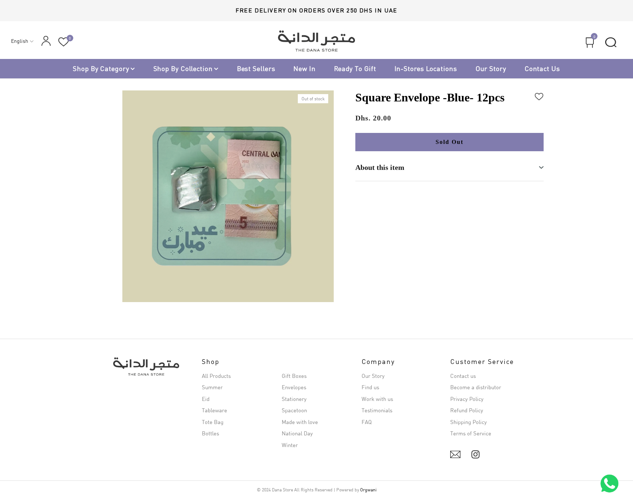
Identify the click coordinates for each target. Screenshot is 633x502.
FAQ (367, 422)
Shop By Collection (183, 68)
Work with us (377, 398)
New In (304, 68)
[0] (63, 42)
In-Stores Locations (426, 68)
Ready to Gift (355, 68)
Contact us (542, 68)
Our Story (490, 68)
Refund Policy (466, 410)
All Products (216, 375)
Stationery (294, 398)
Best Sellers (256, 68)
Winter (290, 445)
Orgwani (368, 489)
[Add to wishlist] (539, 95)
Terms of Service (470, 433)
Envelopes (294, 387)
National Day (297, 433)
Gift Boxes (294, 375)
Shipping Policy (468, 422)
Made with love (300, 422)
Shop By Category (101, 68)
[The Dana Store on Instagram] (475, 454)
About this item (379, 167)
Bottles (210, 433)
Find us (370, 387)
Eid (206, 398)
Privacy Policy (467, 398)
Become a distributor (475, 387)
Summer (212, 387)
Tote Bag (212, 422)
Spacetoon (294, 410)
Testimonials (377, 410)
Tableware (214, 410)
